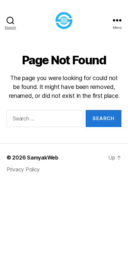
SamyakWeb (42, 157)
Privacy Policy (23, 169)
